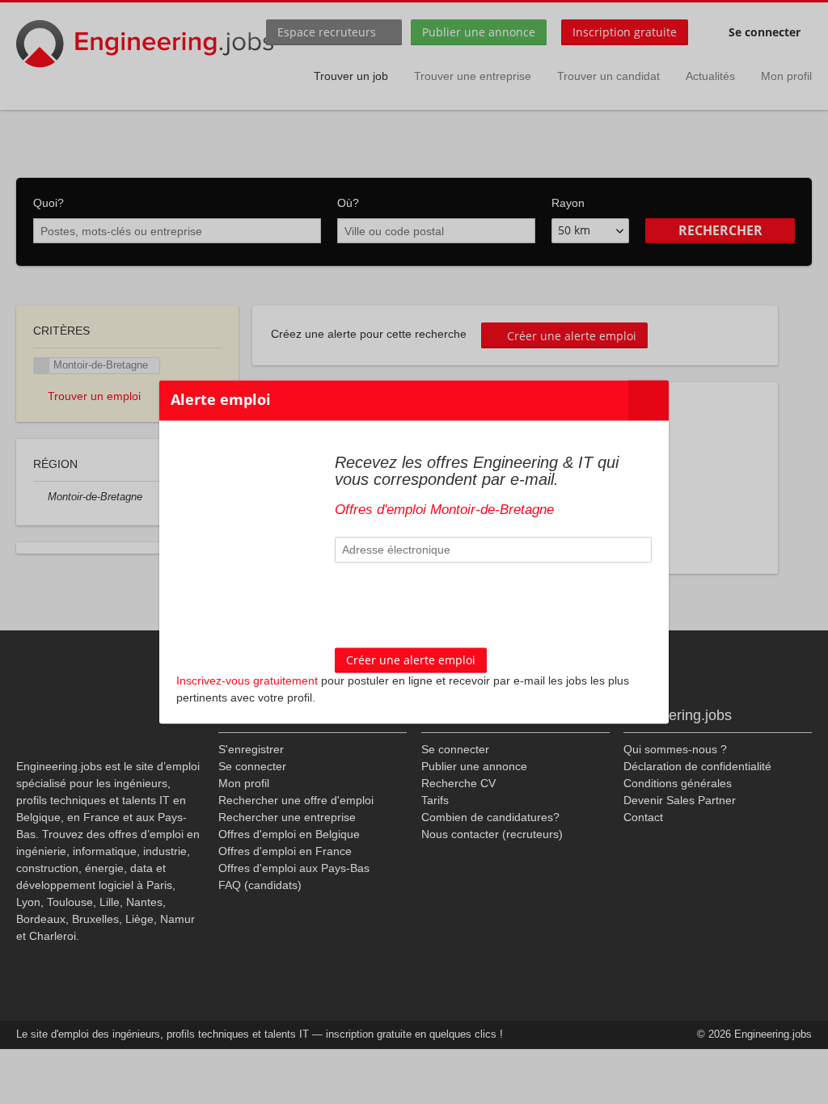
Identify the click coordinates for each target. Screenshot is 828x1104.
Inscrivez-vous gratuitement (247, 681)
